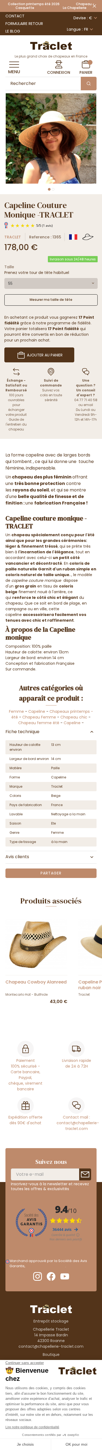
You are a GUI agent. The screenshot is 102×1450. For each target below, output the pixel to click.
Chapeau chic (74, 717)
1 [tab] (49, 189)
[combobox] (51, 283)
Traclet (12, 237)
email (88, 405)
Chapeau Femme (39, 717)
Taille (9, 267)
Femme (16, 711)
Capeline (36, 711)
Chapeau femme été (38, 723)
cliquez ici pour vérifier (45, 1266)
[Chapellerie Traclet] (51, 45)
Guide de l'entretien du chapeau (16, 424)
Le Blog (12, 31)
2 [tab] (53, 189)
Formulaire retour (24, 23)
